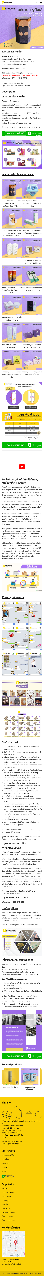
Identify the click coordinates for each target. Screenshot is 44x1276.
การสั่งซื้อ (5, 1204)
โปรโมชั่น (5, 1188)
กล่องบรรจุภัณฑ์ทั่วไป (8, 1155)
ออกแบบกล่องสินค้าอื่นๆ (16, 83)
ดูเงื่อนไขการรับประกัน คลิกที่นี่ (15, 898)
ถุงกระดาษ (5, 1163)
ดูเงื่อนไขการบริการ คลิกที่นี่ (14, 843)
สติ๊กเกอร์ (5, 1167)
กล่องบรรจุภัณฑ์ (23, 487)
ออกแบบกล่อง (10, 85)
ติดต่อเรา (4, 1171)
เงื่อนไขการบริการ (7, 1216)
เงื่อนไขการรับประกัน (8, 1220)
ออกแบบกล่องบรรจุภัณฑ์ (22, 85)
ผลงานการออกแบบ (8, 1192)
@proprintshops (26, 73)
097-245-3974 (21, 78)
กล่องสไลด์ (5, 1159)
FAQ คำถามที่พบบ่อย (8, 1212)
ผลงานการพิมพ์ (6, 1196)
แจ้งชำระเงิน (6, 1208)
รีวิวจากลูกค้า (6, 1200)
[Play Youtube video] (22, 466)
